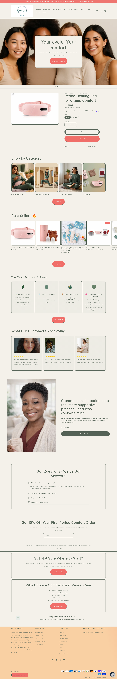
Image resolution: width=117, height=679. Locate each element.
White (75, 117)
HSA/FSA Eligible (64, 653)
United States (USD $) (19, 675)
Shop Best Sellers (58, 572)
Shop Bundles (58, 319)
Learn (60, 647)
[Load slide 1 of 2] (55, 86)
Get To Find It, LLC (93, 677)
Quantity (66, 121)
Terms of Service (40, 641)
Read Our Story (85, 434)
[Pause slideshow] (66, 86)
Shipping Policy (39, 632)
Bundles (86, 194)
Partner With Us (40, 644)
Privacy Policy (39, 635)
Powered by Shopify (101, 677)
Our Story (62, 650)
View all (58, 201)
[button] (97, 11)
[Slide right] (62, 258)
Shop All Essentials (58, 61)
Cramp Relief (16, 194)
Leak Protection (41, 194)
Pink (67, 117)
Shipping (66, 107)
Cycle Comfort (64, 194)
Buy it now (82, 138)
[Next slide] (62, 86)
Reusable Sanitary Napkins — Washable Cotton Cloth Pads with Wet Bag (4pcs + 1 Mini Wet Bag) (73, 249)
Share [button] (68, 146)
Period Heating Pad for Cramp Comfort (22, 247)
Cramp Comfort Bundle (93, 247)
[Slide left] (55, 258)
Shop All (61, 632)
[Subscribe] (72, 535)
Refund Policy (39, 638)
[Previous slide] (51, 86)
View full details (93, 146)
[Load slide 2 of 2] (57, 86)
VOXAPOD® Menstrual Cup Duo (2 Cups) (48, 247)
